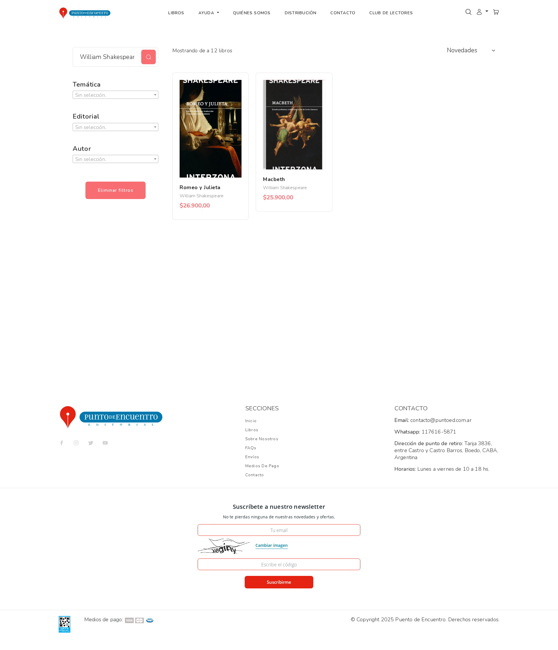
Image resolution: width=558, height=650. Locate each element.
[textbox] (115, 95)
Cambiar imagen (271, 545)
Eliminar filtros (115, 190)
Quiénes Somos (252, 13)
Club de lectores (391, 13)
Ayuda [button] (207, 13)
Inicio (251, 421)
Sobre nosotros (261, 439)
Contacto (342, 13)
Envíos (252, 457)
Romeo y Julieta (200, 187)
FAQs (251, 448)
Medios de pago (262, 466)
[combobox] (115, 95)
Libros (176, 13)
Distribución (301, 13)
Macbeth (274, 179)
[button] (482, 11)
